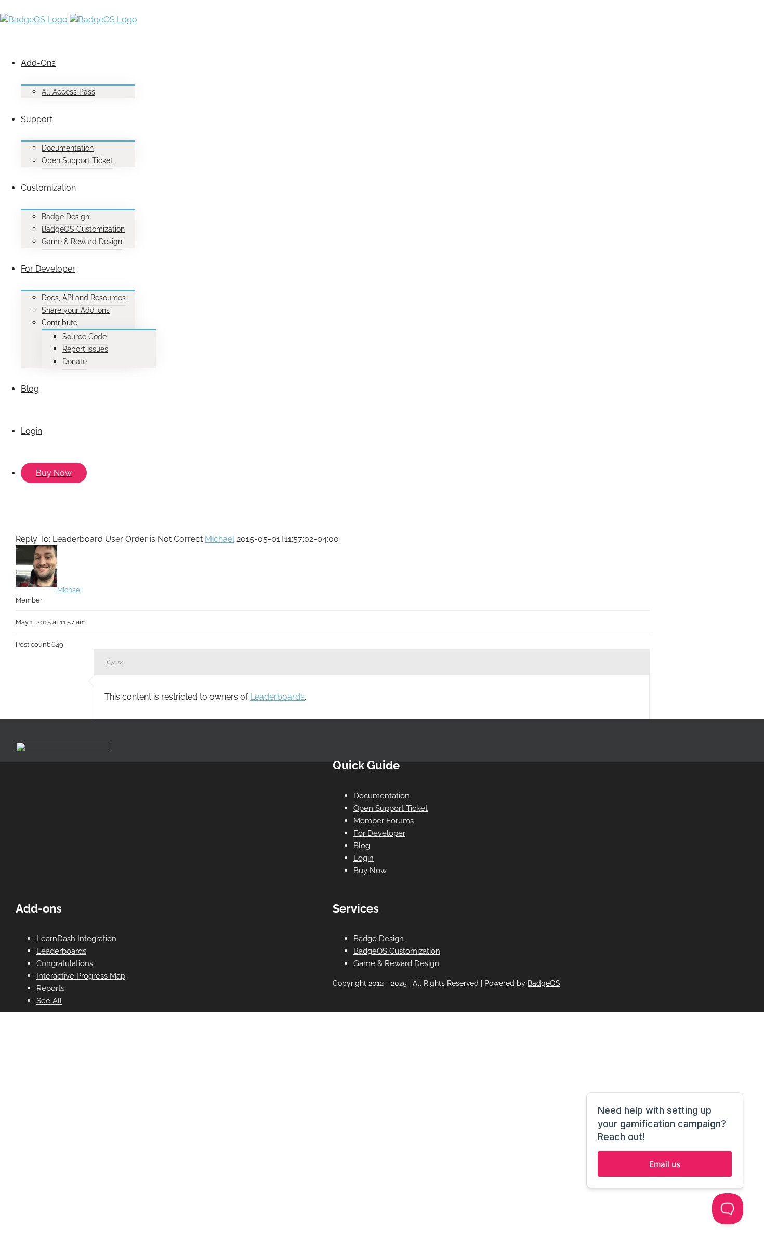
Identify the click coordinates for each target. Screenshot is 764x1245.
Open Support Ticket (390, 808)
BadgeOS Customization (396, 951)
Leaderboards (277, 697)
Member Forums (383, 820)
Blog (361, 845)
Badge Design (378, 938)
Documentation (381, 795)
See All (49, 1001)
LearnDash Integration (76, 938)
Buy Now (370, 870)
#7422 (114, 662)
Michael (219, 539)
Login (363, 858)
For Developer (379, 833)
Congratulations (64, 963)
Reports (50, 988)
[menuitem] (327, 70)
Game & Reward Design (396, 963)
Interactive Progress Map (80, 976)
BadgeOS (544, 983)
